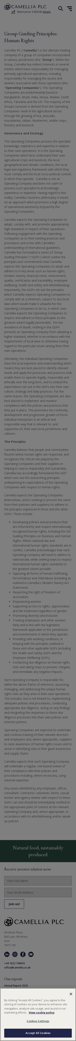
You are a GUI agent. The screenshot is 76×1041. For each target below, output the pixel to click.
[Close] (71, 994)
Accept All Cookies (38, 1033)
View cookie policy (41, 1012)
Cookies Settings (38, 1021)
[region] (38, 1014)
